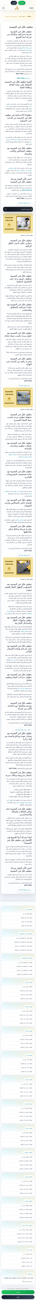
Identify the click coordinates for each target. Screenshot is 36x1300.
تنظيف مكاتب (28, 1006)
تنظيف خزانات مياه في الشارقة (24, 1233)
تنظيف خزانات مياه (23, 688)
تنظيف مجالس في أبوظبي (25, 1168)
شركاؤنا (30, 1274)
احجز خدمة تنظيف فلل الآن (22, 730)
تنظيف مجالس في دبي (26, 1157)
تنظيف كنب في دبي (27, 1059)
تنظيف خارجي (28, 1177)
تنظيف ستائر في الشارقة (26, 1136)
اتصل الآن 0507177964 (23, 78)
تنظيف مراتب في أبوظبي (26, 1095)
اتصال (13, 3)
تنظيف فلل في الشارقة (26, 917)
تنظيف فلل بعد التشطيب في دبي (24, 938)
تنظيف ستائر (19, 802)
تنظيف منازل (28, 982)
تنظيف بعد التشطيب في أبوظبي (24, 974)
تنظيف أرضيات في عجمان (26, 1116)
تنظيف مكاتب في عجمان (26, 1019)
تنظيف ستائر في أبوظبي (26, 1144)
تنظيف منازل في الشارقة (26, 990)
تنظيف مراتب (28, 1079)
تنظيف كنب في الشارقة (26, 1063)
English (31, 8)
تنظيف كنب (28, 170)
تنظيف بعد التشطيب (15, 139)
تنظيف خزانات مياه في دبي (25, 1229)
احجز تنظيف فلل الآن (24, 203)
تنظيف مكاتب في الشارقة (25, 1015)
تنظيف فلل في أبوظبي (26, 925)
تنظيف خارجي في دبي (26, 1181)
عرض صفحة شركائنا (27, 1281)
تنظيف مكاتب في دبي (26, 1011)
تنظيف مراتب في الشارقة (25, 1088)
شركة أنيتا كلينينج (25, 48)
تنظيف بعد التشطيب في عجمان (24, 970)
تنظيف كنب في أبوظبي (26, 1071)
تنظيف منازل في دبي (27, 986)
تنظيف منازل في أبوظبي (26, 998)
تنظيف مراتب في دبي (26, 1084)
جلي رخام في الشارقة (26, 1258)
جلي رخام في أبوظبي (27, 1266)
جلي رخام (12, 660)
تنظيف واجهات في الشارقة (25, 1209)
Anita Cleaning (27, 190)
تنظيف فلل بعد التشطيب (25, 933)
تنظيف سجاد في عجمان (26, 1043)
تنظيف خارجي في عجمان (26, 1189)
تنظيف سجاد (20, 170)
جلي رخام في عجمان (27, 1262)
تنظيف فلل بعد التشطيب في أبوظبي (23, 950)
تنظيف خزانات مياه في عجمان (24, 1237)
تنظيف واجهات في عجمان (26, 1213)
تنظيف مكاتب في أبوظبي (26, 1023)
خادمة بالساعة (22, 457)
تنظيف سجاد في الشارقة (26, 1039)
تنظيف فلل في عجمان (26, 921)
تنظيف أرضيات (28, 1104)
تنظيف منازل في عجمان (26, 994)
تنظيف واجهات (24, 631)
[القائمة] (3, 8)
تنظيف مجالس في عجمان (26, 1165)
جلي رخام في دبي (27, 1254)
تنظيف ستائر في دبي (27, 1132)
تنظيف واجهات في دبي (26, 1205)
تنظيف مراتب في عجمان (26, 1092)
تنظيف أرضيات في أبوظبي (25, 1120)
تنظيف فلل (22, 16)
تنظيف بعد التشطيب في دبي (25, 962)
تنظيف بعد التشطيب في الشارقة (24, 966)
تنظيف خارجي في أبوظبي (26, 1193)
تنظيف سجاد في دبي (27, 1035)
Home (29, 16)
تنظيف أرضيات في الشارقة (25, 1112)
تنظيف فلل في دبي (27, 913)
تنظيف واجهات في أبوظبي (25, 1217)
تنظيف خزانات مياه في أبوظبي (24, 1241)
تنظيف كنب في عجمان (26, 1067)
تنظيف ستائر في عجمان (26, 1140)
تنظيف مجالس (13, 168)
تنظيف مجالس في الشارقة (25, 1161)
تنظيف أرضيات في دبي (26, 1108)
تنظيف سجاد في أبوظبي (26, 1047)
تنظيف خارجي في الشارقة (25, 1185)
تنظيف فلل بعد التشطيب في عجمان (23, 946)
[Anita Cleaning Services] (17, 8)
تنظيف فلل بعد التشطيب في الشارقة (23, 942)
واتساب (22, 3)
